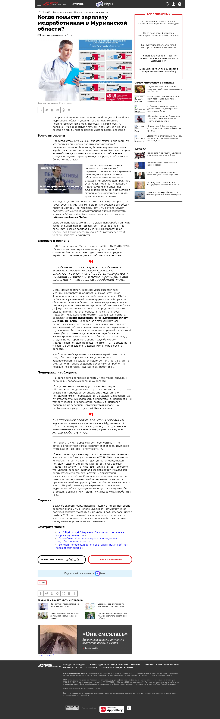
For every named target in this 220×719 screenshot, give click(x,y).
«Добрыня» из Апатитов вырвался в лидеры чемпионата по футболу (158, 70)
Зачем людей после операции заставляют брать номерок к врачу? (64, 615)
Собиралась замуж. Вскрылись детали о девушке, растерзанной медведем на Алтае (162, 108)
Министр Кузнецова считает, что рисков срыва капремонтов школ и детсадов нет (158, 58)
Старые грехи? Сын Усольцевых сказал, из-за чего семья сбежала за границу (164, 128)
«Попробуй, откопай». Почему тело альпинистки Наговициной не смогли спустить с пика (163, 118)
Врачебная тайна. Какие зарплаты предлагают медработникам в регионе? (86, 540)
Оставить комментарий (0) (110, 560)
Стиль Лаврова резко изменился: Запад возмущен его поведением (162, 174)
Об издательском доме (74, 665)
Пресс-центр (91, 668)
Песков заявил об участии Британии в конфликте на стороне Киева (164, 154)
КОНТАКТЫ (135, 665)
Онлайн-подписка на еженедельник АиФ (108, 665)
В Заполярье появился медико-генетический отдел (65, 605)
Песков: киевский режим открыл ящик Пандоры (162, 164)
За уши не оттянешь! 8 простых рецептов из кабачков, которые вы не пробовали (164, 88)
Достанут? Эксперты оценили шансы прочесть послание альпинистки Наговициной (164, 138)
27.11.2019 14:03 (44, 12)
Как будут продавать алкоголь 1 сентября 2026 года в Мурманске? (158, 46)
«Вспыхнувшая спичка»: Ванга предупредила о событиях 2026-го (163, 184)
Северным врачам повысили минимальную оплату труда (111, 605)
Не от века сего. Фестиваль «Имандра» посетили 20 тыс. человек (158, 34)
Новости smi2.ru (47, 655)
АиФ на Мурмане (64, 103)
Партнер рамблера (89, 708)
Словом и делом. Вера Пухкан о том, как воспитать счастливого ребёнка (113, 615)
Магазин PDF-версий (72, 668)
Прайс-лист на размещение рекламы (161, 665)
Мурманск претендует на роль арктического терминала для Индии (158, 22)
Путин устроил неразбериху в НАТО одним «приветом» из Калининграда (164, 193)
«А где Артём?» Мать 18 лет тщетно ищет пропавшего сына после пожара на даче (163, 98)
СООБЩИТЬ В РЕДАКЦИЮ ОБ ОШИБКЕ (117, 668)
